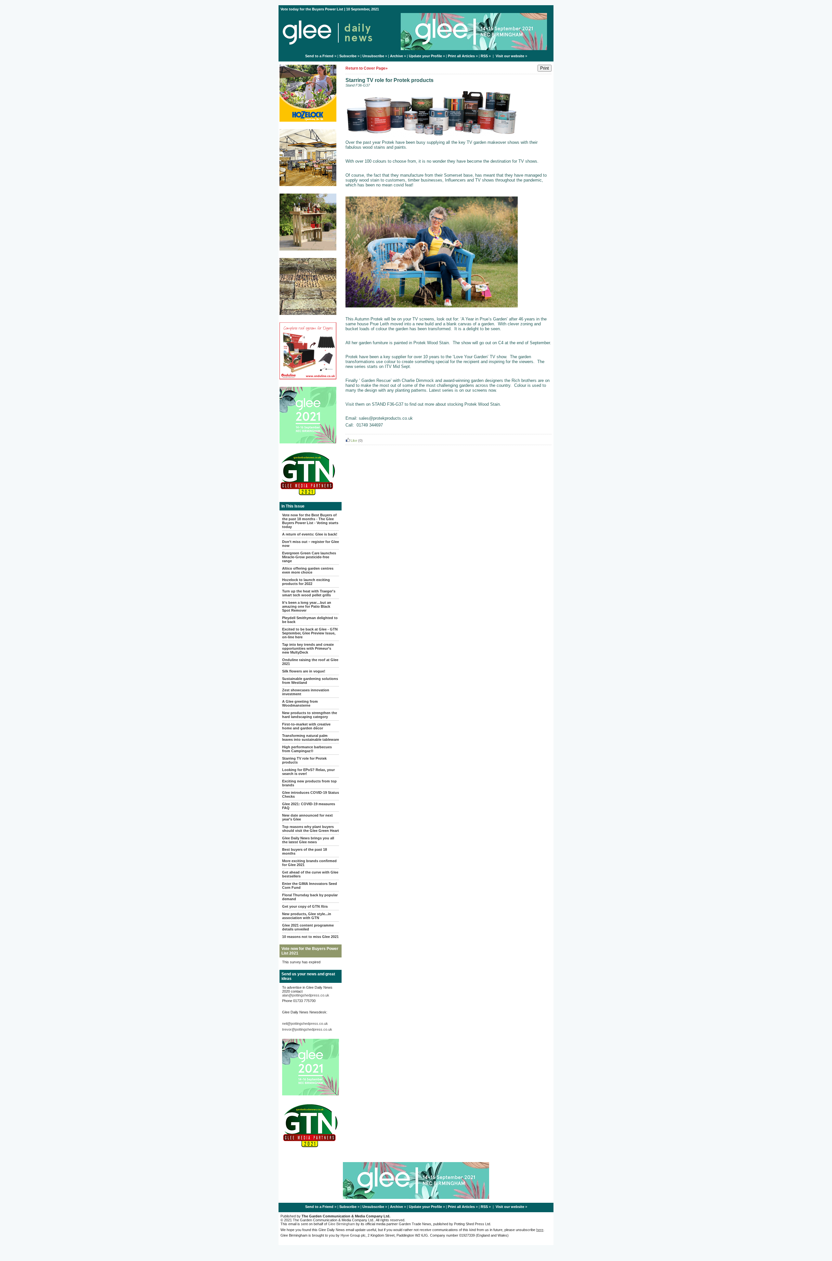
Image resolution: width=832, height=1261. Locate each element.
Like (354, 440)
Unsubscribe (373, 56)
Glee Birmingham (341, 1224)
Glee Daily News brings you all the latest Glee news (308, 840)
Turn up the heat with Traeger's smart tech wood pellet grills (308, 593)
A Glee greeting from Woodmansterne (300, 703)
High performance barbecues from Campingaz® (307, 749)
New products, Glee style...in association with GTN (306, 916)
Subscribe (348, 56)
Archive (396, 56)
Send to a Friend (319, 56)
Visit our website (510, 56)
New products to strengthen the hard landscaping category (309, 715)
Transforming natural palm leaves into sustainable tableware (310, 737)
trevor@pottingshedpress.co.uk (307, 1029)
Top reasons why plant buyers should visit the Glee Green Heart (310, 829)
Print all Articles (461, 56)
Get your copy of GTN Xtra (305, 906)
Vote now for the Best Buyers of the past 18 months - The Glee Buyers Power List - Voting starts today (310, 521)
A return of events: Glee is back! (309, 534)
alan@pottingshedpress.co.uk (305, 995)
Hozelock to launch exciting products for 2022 (306, 582)
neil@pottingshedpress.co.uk (305, 1023)
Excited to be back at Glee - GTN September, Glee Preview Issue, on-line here (310, 633)
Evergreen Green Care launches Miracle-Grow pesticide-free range (309, 557)
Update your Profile (425, 56)
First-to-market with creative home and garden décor (306, 726)
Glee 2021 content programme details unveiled (308, 927)
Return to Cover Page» (366, 68)
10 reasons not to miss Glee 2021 (310, 937)
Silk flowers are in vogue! (303, 671)
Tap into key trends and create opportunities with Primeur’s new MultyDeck (308, 648)
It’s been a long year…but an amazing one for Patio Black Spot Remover (306, 606)
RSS (484, 56)
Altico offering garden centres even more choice (307, 570)
